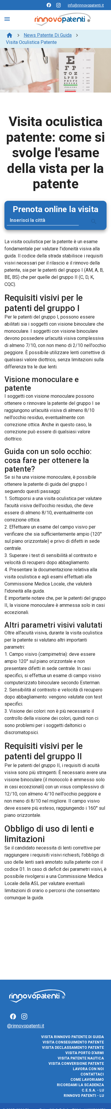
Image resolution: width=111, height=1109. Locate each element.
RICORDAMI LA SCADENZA (80, 1085)
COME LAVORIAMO (87, 1080)
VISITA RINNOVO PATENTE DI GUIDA (72, 1037)
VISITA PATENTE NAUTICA (81, 1058)
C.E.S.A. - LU (93, 1090)
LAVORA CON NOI (88, 1069)
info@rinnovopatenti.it (86, 5)
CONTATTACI (92, 1074)
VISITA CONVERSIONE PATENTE (76, 1064)
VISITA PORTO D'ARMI (84, 1053)
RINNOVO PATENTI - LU (84, 1096)
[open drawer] (7, 19)
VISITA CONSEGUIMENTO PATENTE (73, 1042)
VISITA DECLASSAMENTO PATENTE (73, 1048)
